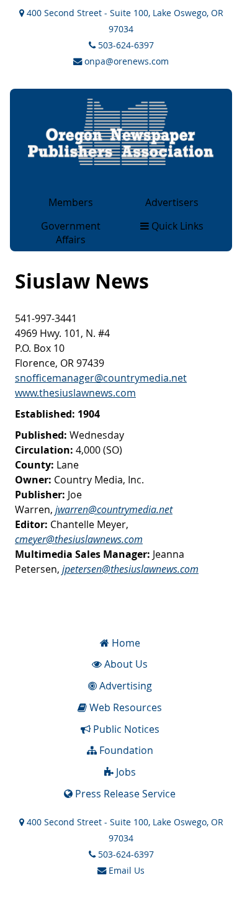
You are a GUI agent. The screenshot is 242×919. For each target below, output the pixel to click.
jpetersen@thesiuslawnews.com (130, 569)
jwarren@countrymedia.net (114, 509)
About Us (125, 664)
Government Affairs (71, 232)
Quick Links (176, 226)
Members (70, 202)
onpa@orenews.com (125, 61)
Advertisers (172, 202)
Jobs (125, 772)
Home (124, 643)
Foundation (125, 750)
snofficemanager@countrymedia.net (101, 378)
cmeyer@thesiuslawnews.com (79, 539)
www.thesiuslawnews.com (75, 393)
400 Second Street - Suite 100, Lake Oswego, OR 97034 (123, 21)
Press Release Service (124, 793)
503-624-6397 (125, 45)
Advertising (124, 686)
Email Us (125, 870)
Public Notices (125, 729)
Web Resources (124, 707)
